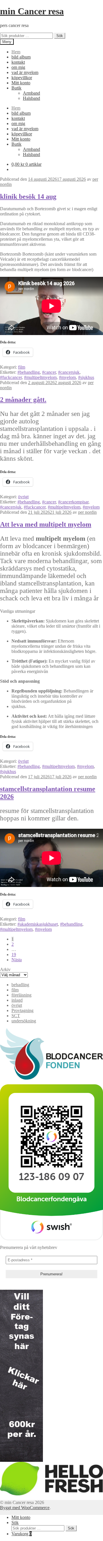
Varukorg (21, 1533)
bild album (21, 57)
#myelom (67, 377)
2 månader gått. (23, 399)
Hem (15, 51)
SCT (15, 1015)
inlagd (17, 1000)
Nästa (16, 959)
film (21, 367)
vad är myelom (24, 72)
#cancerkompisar (73, 501)
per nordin (87, 512)
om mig (18, 67)
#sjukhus (86, 377)
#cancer (49, 372)
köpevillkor (21, 77)
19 (13, 954)
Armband (31, 93)
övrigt (23, 496)
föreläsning (21, 995)
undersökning (23, 1020)
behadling (20, 984)
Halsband (31, 98)
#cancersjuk (69, 372)
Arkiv (5, 969)
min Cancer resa (32, 11)
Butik (16, 87)
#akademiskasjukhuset (37, 924)
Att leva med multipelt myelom (45, 524)
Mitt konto (20, 82)
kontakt (18, 62)
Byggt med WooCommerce (24, 1507)
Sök (59, 36)
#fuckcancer (11, 377)
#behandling (28, 372)
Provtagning (22, 1010)
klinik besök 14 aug (28, 196)
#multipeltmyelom (40, 377)
